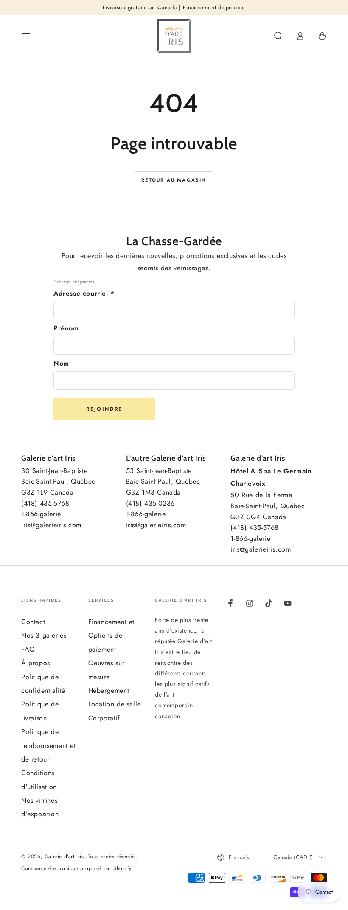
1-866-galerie (41, 514)
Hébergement (108, 690)
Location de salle (114, 704)
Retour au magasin (173, 179)
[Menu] (26, 36)
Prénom (66, 328)
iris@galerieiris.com (51, 525)
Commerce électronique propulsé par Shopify (76, 868)
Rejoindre (104, 409)
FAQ (28, 649)
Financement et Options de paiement (111, 635)
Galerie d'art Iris (64, 856)
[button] (278, 36)
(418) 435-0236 (150, 503)
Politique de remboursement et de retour (48, 745)
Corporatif (104, 718)
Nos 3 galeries (43, 635)
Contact (33, 622)
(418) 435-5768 (45, 503)
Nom (61, 363)
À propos (35, 663)
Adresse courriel (84, 293)
